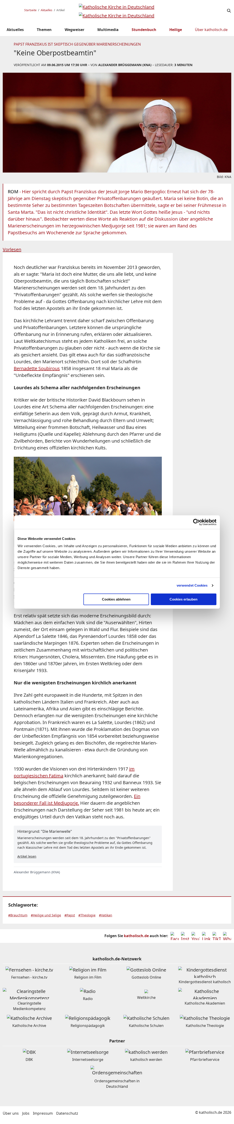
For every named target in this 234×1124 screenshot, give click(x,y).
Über (211, 29)
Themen (44, 29)
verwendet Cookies (192, 585)
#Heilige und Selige (46, 915)
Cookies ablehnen (116, 599)
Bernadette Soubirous (37, 368)
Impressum (43, 1113)
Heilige (175, 29)
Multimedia (108, 29)
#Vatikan (105, 915)
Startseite (30, 10)
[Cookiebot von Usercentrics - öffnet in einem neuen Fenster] (196, 522)
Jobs (25, 1113)
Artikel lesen (26, 856)
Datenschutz (67, 1113)
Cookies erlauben (183, 599)
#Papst (69, 915)
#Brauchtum (17, 915)
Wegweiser (74, 29)
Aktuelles (46, 10)
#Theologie (87, 915)
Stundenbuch (144, 29)
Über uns (11, 1113)
